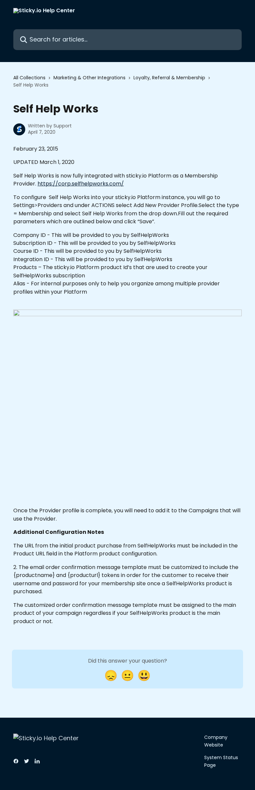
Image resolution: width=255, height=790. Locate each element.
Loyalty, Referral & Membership (169, 77)
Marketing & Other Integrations (89, 77)
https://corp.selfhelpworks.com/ (81, 183)
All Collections (29, 77)
